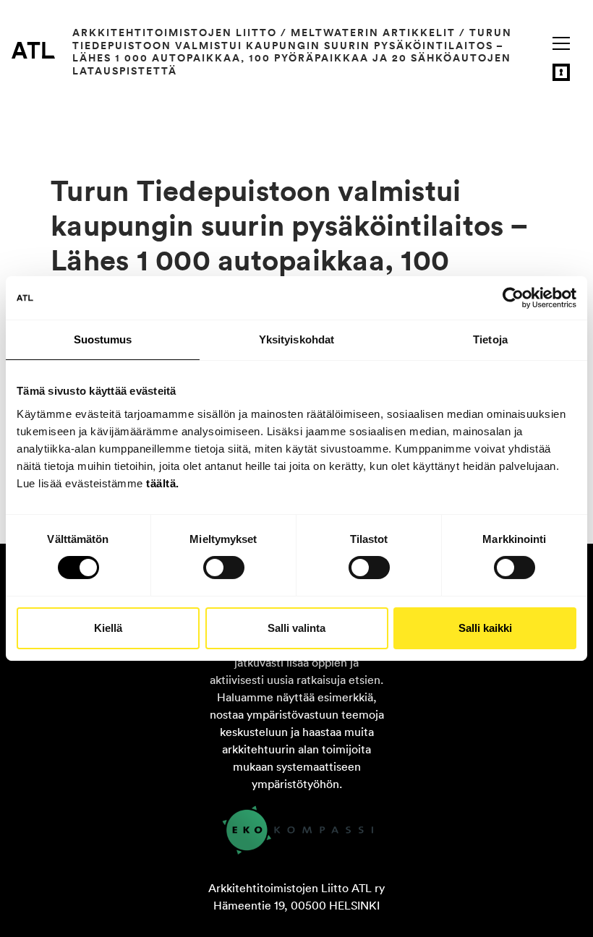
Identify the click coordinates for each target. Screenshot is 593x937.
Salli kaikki (485, 628)
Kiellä (108, 628)
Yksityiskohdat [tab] (296, 339)
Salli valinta (296, 628)
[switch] (223, 567)
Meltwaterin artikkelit (373, 32)
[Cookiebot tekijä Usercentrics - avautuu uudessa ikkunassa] (513, 298)
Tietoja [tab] (490, 339)
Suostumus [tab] (103, 339)
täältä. (162, 482)
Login (561, 72)
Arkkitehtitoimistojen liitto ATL (33, 50)
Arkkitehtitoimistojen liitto (174, 32)
